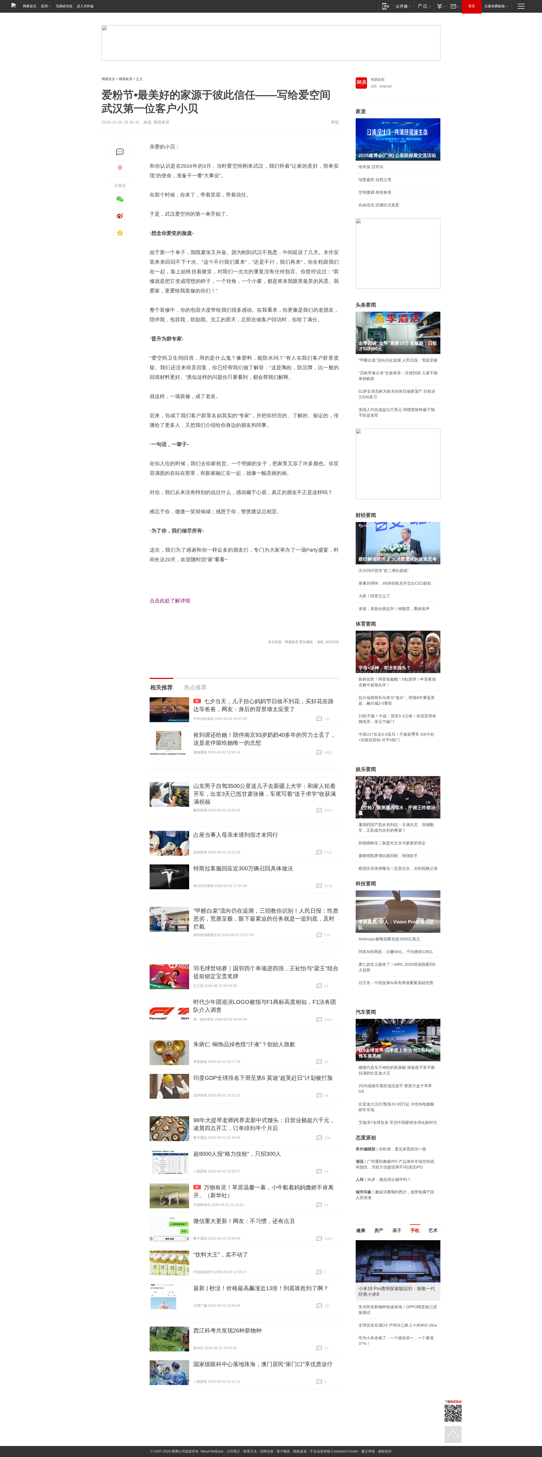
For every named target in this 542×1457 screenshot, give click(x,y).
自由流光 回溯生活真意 (379, 205)
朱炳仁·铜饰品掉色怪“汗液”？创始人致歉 (244, 1044)
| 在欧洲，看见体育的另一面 (391, 1149)
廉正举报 (368, 1451)
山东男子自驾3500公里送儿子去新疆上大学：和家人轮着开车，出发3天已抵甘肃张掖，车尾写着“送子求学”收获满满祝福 (264, 794)
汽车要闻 (366, 1012)
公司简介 (233, 1451)
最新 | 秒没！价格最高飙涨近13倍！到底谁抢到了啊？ (261, 1288)
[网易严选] (423, 6)
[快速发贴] (120, 152)
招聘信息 (267, 1451)
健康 (360, 1230)
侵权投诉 (385, 1451)
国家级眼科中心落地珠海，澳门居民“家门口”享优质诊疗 (263, 1364)
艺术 (433, 1230)
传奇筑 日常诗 (371, 167)
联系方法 (250, 1451)
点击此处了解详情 (170, 601)
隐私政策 (300, 1451)
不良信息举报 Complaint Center (334, 1451)
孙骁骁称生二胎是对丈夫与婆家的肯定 (392, 843)
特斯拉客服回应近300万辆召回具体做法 (243, 868)
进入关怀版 (85, 6)
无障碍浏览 (64, 6)
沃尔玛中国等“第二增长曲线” (384, 570)
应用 (44, 6)
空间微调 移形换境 (375, 192)
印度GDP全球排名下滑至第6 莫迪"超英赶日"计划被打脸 (263, 1078)
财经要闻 (366, 515)
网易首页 (29, 6)
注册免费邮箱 (494, 6)
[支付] (440, 6)
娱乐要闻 (366, 769)
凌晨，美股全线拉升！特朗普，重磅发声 (394, 608)
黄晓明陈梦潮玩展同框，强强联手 (388, 855)
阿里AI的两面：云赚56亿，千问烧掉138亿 (396, 951)
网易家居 (125, 79)
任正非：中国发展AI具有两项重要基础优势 (396, 982)
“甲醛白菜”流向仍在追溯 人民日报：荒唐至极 (398, 360)
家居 (361, 111)
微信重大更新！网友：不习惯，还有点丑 (244, 1221)
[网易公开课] (403, 6)
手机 (414, 1230)
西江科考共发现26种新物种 (227, 1330)
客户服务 (283, 1451)
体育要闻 (366, 624)
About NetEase (212, 1451)
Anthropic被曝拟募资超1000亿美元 (389, 939)
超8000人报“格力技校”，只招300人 (237, 1154)
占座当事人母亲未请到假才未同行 (235, 835)
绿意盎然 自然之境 (375, 179)
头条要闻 (366, 305)
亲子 (396, 1230)
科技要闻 (366, 883)
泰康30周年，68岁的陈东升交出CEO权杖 (395, 583)
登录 (471, 6)
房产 (378, 1230)
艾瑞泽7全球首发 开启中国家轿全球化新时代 (398, 1122)
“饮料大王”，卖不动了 (220, 1254)
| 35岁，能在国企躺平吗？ (383, 1179)
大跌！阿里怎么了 (374, 596)
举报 (335, 122)
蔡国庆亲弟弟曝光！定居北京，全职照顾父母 (398, 868)
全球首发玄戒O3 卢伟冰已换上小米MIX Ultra (398, 1325)
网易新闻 (377, 80)
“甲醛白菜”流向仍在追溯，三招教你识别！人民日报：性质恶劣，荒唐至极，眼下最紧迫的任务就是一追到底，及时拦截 (265, 919)
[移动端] (385, 6)
